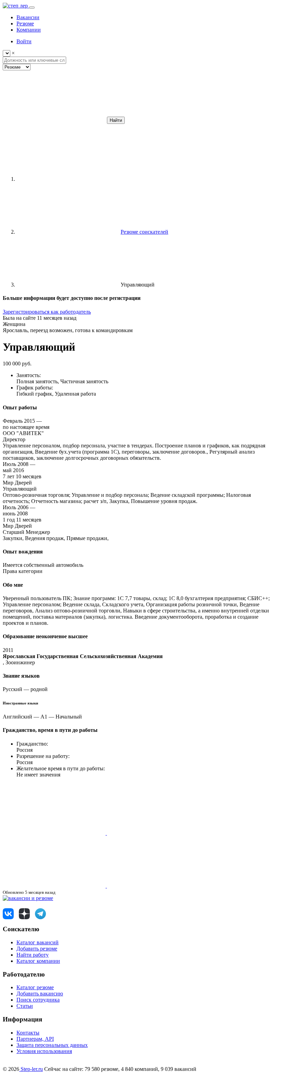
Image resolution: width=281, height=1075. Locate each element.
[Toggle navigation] (32, 8)
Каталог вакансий (37, 942)
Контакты (27, 1033)
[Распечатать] (158, 886)
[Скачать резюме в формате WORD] (158, 833)
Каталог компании (38, 961)
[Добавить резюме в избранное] (55, 833)
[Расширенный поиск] (54, 120)
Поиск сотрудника (38, 1000)
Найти (116, 120)
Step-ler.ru (31, 1069)
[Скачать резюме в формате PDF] (55, 886)
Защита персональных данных (52, 1045)
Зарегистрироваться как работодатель (47, 312)
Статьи (24, 1006)
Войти (24, 41)
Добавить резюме (36, 948)
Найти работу (32, 955)
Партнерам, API (35, 1039)
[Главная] (67, 179)
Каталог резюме (35, 987)
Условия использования (44, 1051)
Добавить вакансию (39, 993)
